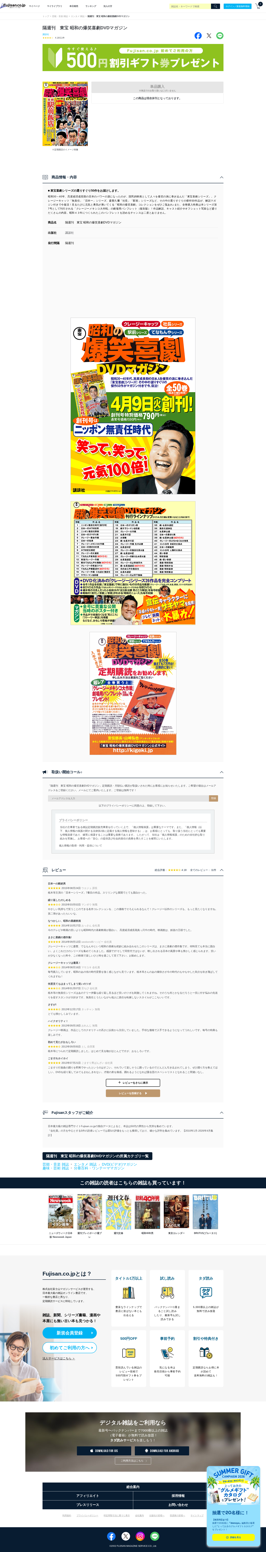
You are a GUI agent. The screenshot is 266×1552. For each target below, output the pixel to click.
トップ (46, 16)
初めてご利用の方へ (70, 1347)
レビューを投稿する (130, 1093)
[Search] (215, 6)
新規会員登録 (70, 1332)
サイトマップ (197, 1515)
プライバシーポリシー (87, 1515)
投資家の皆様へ (177, 1515)
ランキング (90, 6)
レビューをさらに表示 (135, 1082)
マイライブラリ (54, 6)
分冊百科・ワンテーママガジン (99, 1168)
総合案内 (133, 1487)
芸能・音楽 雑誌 (60, 16)
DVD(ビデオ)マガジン (119, 1164)
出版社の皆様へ (156, 1515)
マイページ (34, 6)
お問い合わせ (178, 1505)
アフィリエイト (87, 1496)
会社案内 (139, 1515)
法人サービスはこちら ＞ (59, 1358)
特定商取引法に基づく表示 (117, 1515)
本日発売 (73, 6)
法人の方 (108, 6)
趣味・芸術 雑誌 (56, 1168)
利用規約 (66, 1515)
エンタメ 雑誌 (78, 16)
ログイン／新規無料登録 (238, 6)
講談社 (46, 34)
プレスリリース (87, 1505)
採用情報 (178, 1496)
